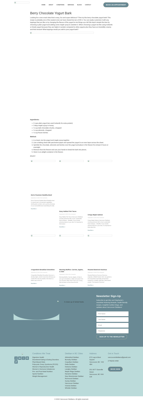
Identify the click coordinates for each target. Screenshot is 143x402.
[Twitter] (16, 362)
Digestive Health (38, 357)
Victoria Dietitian (70, 386)
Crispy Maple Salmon (95, 215)
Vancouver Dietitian (72, 383)
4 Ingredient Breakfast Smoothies (43, 269)
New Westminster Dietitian (74, 376)
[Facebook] (27, 358)
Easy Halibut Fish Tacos (67, 211)
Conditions (60, 4)
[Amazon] (16, 358)
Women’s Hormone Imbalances (43, 369)
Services (71, 4)
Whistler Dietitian (71, 388)
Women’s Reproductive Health (43, 367)
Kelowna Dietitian (71, 367)
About (51, 4)
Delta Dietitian (70, 364)
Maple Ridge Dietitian (72, 371)
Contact (88, 4)
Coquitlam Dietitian (71, 362)
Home (43, 4)
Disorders (55, 359)
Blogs (79, 4)
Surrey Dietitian (70, 381)
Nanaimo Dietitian (71, 374)
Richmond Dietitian (71, 378)
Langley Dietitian (71, 369)
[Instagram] (23, 358)
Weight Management (39, 376)
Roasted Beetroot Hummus (97, 269)
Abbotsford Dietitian (72, 357)
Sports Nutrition (37, 374)
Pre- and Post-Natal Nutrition (42, 371)
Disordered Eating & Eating (42, 359)
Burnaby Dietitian (71, 359)
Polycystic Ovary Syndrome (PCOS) (45, 364)
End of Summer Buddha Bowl (41, 195)
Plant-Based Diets (38, 362)
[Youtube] (19, 358)
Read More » (34, 208)
